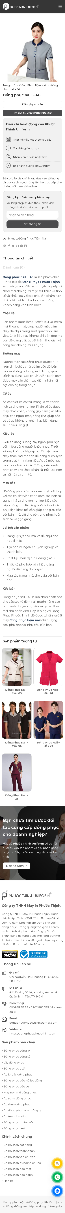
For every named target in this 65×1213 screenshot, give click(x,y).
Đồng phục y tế (14, 1068)
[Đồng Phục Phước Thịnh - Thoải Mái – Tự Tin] (21, 6)
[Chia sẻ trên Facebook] (9, 246)
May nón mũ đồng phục (20, 1092)
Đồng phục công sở (17, 1056)
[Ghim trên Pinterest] (21, 246)
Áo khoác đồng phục (18, 1074)
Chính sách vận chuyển (19, 1157)
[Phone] (57, 1177)
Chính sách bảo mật (17, 1169)
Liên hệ (9, 1181)
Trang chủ (9, 85)
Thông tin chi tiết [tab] (18, 258)
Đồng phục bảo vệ (16, 1086)
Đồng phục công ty (17, 1050)
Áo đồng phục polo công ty (22, 1110)
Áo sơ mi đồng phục (17, 1098)
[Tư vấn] (57, 1163)
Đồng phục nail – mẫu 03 (48, 744)
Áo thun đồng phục (17, 1104)
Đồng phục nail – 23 (16, 797)
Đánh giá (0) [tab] (14, 267)
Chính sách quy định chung (22, 1163)
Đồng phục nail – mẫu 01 (48, 691)
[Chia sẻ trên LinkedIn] (25, 246)
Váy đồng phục (14, 1062)
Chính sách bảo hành (18, 1175)
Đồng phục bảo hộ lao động (23, 1080)
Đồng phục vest (14, 1128)
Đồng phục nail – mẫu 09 (16, 691)
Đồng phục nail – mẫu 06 (16, 744)
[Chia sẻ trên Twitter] (13, 246)
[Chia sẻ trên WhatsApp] (4, 246)
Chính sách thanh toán (19, 1151)
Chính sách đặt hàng (18, 1145)
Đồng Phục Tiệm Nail (32, 85)
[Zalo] (57, 1191)
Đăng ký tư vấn (32, 104)
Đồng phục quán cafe (18, 1122)
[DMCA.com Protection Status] (10, 954)
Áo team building (15, 1116)
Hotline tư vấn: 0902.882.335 (32, 113)
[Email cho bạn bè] (17, 246)
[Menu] (60, 6)
